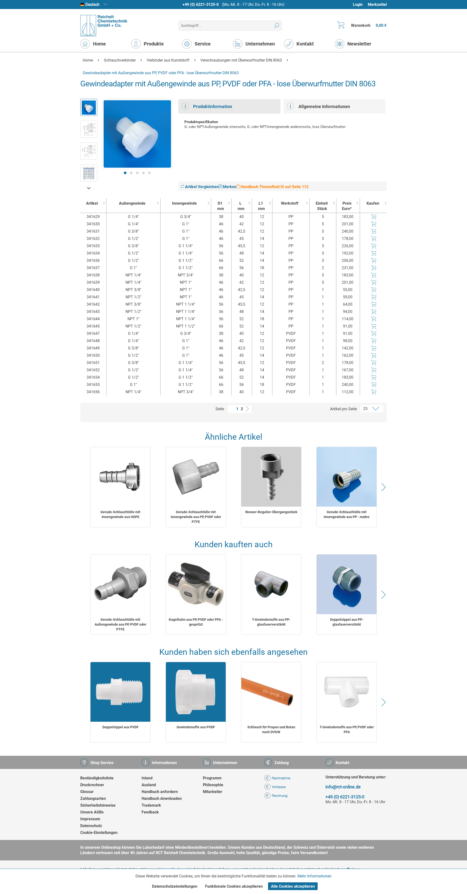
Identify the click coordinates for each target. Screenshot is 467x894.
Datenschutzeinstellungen (174, 886)
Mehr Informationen (314, 876)
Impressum (90, 819)
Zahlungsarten (93, 798)
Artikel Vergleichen (201, 186)
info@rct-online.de (343, 786)
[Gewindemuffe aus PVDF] (196, 692)
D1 (220, 206)
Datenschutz (91, 825)
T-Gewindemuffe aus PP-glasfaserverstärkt (271, 622)
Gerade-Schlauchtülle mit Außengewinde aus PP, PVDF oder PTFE (120, 624)
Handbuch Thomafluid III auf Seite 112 (274, 186)
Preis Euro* (347, 206)
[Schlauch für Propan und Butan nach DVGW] (271, 692)
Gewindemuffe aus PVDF (196, 727)
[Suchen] (277, 25)
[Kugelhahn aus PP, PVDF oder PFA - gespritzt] (196, 584)
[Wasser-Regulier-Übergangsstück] (271, 477)
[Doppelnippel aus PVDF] (120, 692)
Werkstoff (289, 203)
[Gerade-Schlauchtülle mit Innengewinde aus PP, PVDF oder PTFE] (196, 477)
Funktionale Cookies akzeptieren (234, 886)
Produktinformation (212, 106)
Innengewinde (184, 203)
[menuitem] (360, 4)
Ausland (149, 785)
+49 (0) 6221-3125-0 (200, 4)
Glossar (87, 791)
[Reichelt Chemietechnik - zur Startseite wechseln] (104, 25)
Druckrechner (92, 785)
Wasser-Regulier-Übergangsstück (271, 512)
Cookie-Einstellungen (98, 832)
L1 (261, 206)
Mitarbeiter (212, 791)
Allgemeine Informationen (324, 106)
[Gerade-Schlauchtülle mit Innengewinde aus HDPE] (120, 477)
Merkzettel (377, 4)
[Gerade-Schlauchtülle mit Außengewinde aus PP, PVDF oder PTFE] (120, 584)
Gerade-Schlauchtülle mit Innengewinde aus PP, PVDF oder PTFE (196, 517)
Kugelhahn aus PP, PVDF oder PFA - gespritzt (196, 622)
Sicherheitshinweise (98, 805)
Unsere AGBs (92, 812)
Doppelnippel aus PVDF (120, 727)
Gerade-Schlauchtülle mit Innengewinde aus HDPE (120, 514)
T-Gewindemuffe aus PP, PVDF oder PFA (347, 729)
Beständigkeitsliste (97, 778)
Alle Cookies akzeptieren (293, 886)
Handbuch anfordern (160, 791)
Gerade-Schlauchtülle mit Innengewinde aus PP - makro (346, 514)
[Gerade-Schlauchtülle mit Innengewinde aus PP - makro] (347, 477)
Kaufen (373, 203)
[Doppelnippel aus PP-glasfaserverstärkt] (347, 584)
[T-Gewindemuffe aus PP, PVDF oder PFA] (347, 692)
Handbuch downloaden (162, 798)
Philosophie (213, 785)
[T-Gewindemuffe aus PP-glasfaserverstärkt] (271, 584)
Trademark (151, 805)
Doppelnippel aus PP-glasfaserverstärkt (346, 622)
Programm (212, 778)
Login (358, 4)
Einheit (322, 206)
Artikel (92, 203)
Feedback (150, 812)
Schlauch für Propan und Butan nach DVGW (271, 729)
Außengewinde (132, 203)
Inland (147, 778)
